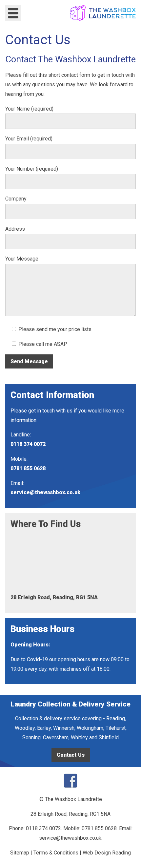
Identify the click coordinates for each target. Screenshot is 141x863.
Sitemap (19, 853)
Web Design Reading (107, 853)
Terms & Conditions (55, 853)
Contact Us (71, 755)
